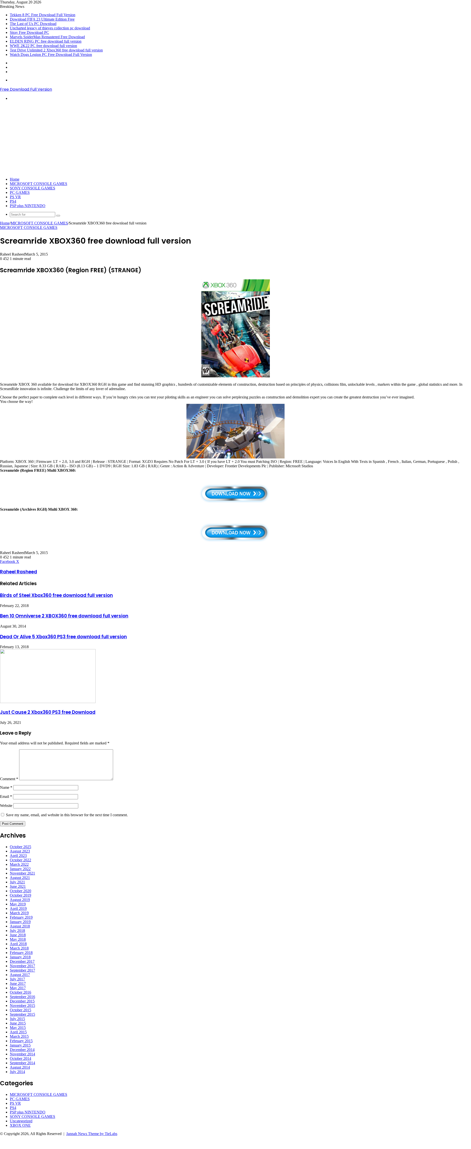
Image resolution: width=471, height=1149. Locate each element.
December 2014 (22, 1050)
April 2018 (18, 944)
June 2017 (18, 983)
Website (6, 805)
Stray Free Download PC (29, 32)
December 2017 (22, 961)
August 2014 (20, 1067)
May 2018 (18, 939)
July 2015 (17, 1019)
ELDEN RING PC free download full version (45, 41)
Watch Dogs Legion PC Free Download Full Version (51, 54)
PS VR (15, 197)
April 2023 (18, 855)
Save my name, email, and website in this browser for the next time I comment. (67, 815)
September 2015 (22, 1014)
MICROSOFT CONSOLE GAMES (38, 184)
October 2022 (20, 860)
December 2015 (22, 1001)
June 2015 (18, 1023)
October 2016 (20, 992)
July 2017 (17, 979)
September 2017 (22, 970)
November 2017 (22, 966)
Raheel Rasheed (18, 571)
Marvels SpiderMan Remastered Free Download (47, 37)
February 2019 (21, 917)
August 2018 (20, 926)
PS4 (13, 201)
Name (6, 787)
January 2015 (20, 1045)
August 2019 (20, 900)
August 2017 (20, 975)
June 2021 (18, 886)
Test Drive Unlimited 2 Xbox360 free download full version (56, 50)
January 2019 (20, 922)
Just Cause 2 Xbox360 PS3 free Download (47, 712)
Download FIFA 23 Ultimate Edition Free (42, 19)
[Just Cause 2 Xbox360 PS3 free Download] (48, 702)
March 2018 (19, 948)
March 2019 (19, 913)
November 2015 (22, 1005)
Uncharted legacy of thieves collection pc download (50, 28)
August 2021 (20, 878)
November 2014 (22, 1054)
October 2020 (20, 891)
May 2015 (18, 1027)
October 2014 (20, 1058)
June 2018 (18, 935)
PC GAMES (20, 192)
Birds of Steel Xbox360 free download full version (56, 595)
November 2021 (22, 873)
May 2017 (18, 988)
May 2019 (18, 904)
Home (14, 179)
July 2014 (17, 1072)
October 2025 (20, 847)
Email (6, 796)
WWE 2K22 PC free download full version (43, 46)
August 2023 (20, 851)
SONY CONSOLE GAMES (32, 188)
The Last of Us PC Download (33, 24)
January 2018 (20, 957)
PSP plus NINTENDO (27, 206)
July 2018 (17, 930)
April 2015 (18, 1032)
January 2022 (20, 869)
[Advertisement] (235, 139)
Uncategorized (21, 1121)
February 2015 (21, 1041)
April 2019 (18, 908)
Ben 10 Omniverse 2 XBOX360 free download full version (64, 616)
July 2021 (17, 882)
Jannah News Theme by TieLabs (91, 1134)
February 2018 (21, 953)
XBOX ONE (20, 1125)
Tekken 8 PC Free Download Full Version (42, 15)
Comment (9, 779)
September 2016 (22, 997)
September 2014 (22, 1063)
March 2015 (19, 1036)
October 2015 (20, 1010)
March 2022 (19, 864)
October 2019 (20, 895)
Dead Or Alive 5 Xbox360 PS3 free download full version (63, 636)
